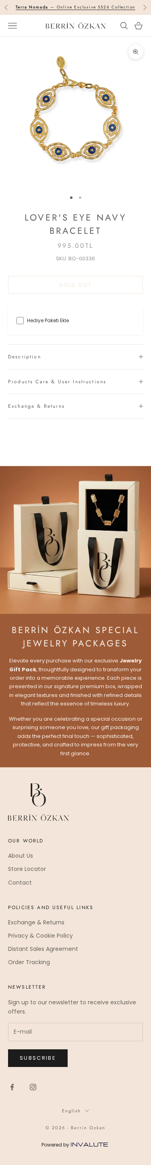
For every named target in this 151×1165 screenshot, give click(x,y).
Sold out (75, 285)
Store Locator (27, 869)
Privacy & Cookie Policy (40, 936)
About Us (20, 856)
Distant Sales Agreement (43, 949)
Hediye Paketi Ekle (48, 320)
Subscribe (38, 1058)
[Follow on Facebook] (12, 1087)
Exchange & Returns (36, 922)
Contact (20, 883)
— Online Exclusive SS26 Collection (76, 7)
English (71, 1111)
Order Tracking (29, 962)
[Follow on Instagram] (33, 1087)
